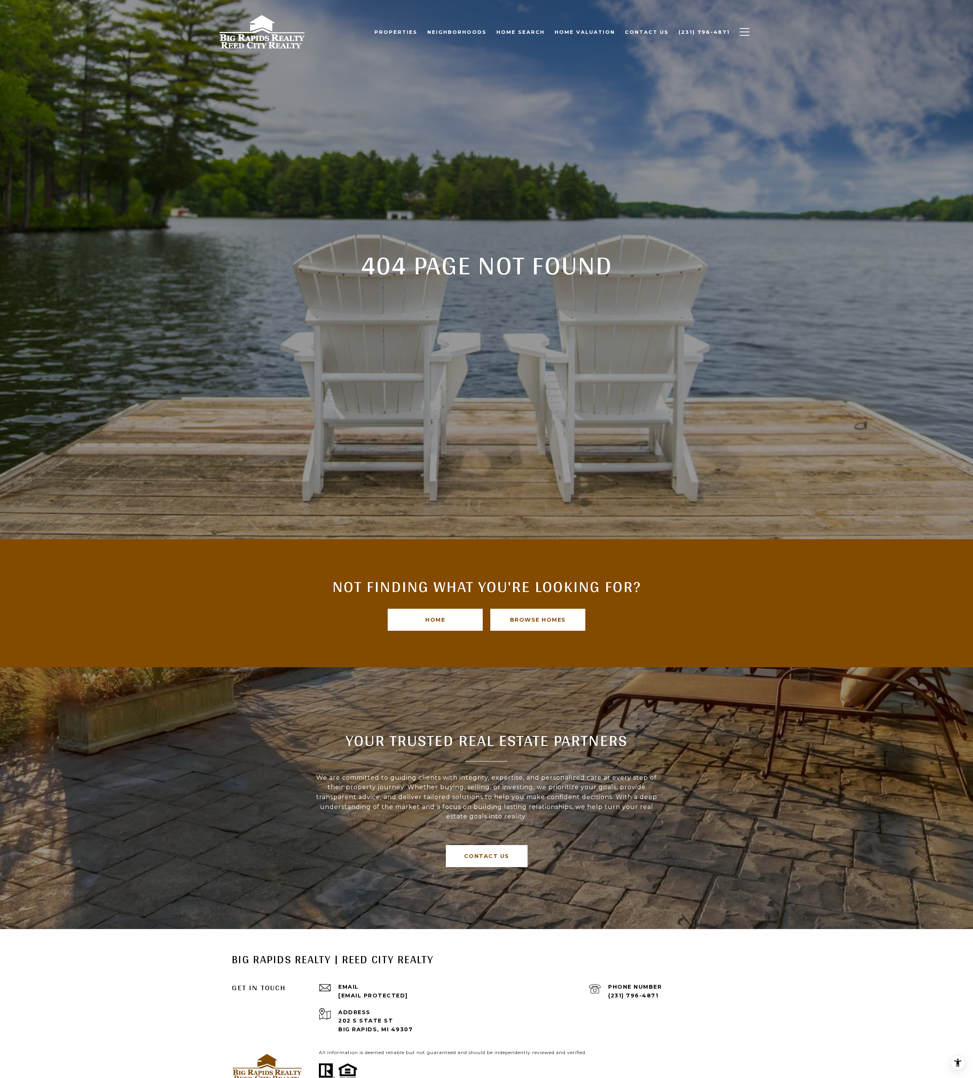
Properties (395, 32)
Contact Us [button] (486, 856)
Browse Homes (538, 619)
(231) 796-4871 (633, 995)
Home (435, 619)
